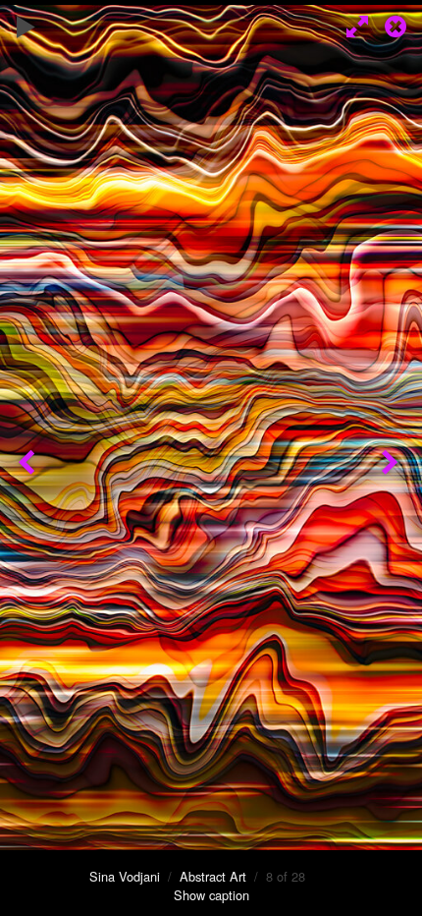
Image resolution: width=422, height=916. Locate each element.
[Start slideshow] (26, 24)
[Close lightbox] (397, 24)
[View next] (392, 458)
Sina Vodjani (124, 876)
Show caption (211, 895)
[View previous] (29, 458)
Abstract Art (213, 876)
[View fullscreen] (353, 24)
